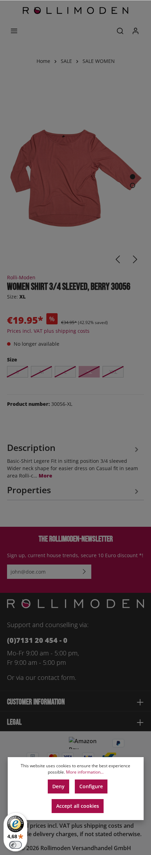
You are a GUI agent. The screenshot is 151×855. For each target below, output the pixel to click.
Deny (58, 786)
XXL (113, 371)
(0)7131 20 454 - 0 (37, 640)
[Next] (135, 259)
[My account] (136, 31)
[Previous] (117, 259)
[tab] (73, 459)
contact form (56, 677)
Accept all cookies (77, 806)
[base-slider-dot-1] (132, 176)
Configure (91, 786)
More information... (85, 772)
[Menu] (14, 31)
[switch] (15, 845)
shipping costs (103, 825)
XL (89, 371)
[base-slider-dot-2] (132, 185)
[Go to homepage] (75, 10)
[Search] (120, 31)
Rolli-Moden (21, 277)
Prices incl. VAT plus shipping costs (48, 331)
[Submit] (84, 572)
